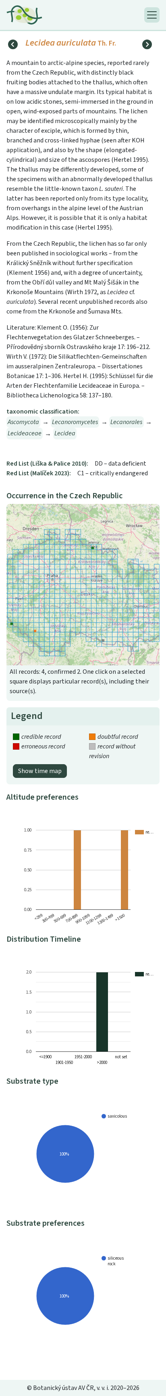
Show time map (40, 771)
